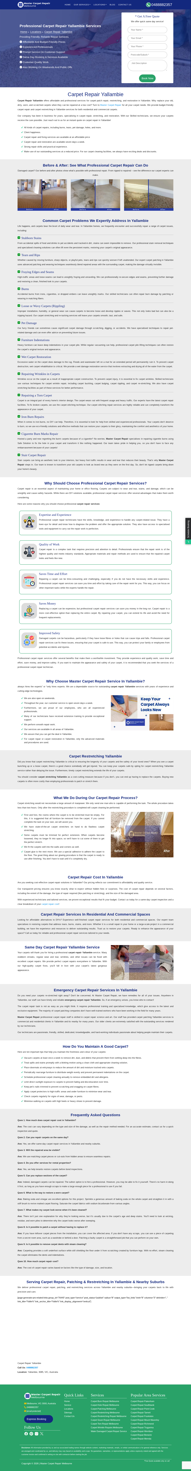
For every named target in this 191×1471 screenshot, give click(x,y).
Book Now (147, 78)
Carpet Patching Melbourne (103, 1409)
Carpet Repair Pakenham (142, 1401)
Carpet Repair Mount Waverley (145, 1420)
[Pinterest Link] (31, 1433)
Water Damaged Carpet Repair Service (109, 1431)
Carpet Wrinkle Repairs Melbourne (107, 1427)
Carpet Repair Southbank (142, 1405)
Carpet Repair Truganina (142, 1427)
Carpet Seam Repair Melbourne (105, 1420)
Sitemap (68, 1412)
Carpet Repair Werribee (142, 1431)
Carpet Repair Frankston (142, 1416)
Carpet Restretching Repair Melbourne (108, 1416)
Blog (112, 5)
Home (68, 5)
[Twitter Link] (42, 1433)
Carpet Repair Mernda (141, 1439)
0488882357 (161, 5)
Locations (35, 31)
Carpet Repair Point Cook (142, 1409)
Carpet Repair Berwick (141, 1435)
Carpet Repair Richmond (142, 1424)
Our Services (81, 5)
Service (67, 1405)
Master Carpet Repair (110, 105)
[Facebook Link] (26, 1433)
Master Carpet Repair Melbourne (56, 1463)
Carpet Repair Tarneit (140, 1412)
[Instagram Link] (36, 1433)
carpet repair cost (50, 904)
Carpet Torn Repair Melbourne (105, 1424)
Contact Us (124, 5)
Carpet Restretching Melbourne (105, 1412)
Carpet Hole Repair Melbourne (105, 1405)
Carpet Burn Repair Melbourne (105, 1401)
